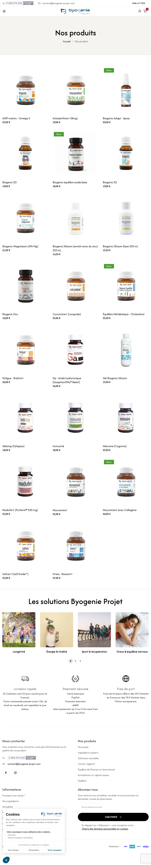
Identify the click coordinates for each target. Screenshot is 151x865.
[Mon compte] (140, 11)
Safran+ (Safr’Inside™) (15, 574)
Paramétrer (34, 850)
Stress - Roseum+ (63, 574)
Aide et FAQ (138, 3)
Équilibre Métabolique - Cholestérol (123, 314)
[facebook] (5, 772)
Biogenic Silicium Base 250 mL (120, 246)
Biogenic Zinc (10, 314)
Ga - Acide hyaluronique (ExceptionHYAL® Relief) (67, 380)
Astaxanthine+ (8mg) (65, 118)
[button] (70, 661)
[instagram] (15, 772)
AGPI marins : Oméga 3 (16, 118)
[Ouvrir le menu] (4, 11)
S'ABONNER (111, 817)
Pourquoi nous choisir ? (13, 795)
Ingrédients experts (88, 752)
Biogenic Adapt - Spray (116, 118)
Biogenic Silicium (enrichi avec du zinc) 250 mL (75, 248)
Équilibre (82, 781)
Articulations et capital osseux (93, 775)
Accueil (66, 41)
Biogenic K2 (110, 182)
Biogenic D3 (9, 182)
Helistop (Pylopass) (13, 446)
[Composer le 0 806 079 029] (18, 3)
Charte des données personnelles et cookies (105, 829)
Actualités (7, 807)
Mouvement (60, 510)
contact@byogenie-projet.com (58, 3)
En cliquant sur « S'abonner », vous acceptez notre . (107, 827)
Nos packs (83, 747)
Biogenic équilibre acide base (70, 182)
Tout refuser (13, 850)
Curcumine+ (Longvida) (67, 314)
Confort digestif (86, 764)
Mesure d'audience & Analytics (20, 838)
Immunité (58, 446)
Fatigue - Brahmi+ (13, 378)
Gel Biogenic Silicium (115, 378)
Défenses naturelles (88, 758)
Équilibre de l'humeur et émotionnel (96, 769)
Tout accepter (54, 850)
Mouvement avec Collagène (120, 510)
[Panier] (145, 11)
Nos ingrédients (10, 801)
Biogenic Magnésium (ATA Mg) (20, 246)
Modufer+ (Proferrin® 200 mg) (20, 510)
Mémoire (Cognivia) (115, 446)
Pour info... (12, 835)
